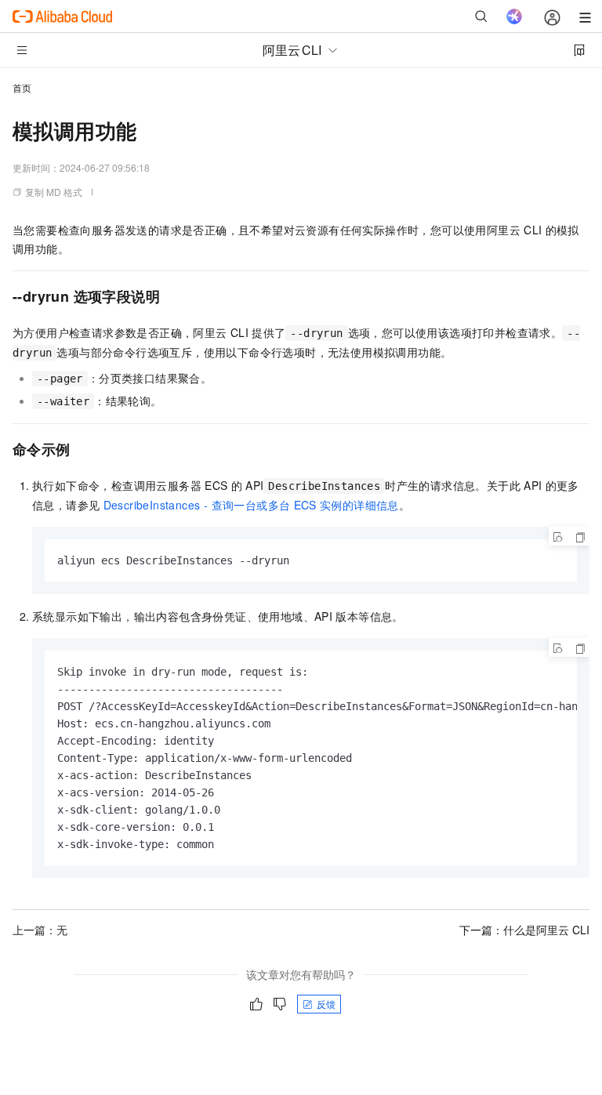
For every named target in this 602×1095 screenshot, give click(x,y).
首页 (22, 87)
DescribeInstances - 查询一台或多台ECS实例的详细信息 (251, 505)
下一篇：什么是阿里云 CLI (524, 929)
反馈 (326, 1003)
